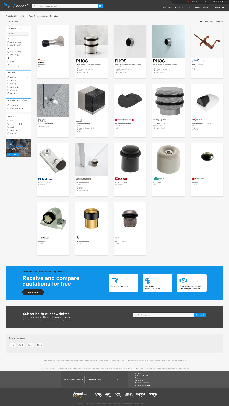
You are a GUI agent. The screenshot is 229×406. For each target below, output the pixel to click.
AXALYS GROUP (16, 45)
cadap (13, 61)
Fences (30, 345)
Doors (13, 345)
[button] (18, 28)
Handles (21, 345)
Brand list (138, 373)
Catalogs (179, 7)
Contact (53, 29)
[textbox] (65, 6)
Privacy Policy (37, 320)
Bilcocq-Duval (15, 52)
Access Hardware (16, 42)
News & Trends (201, 7)
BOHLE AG (14, 55)
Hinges (39, 345)
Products (165, 7)
